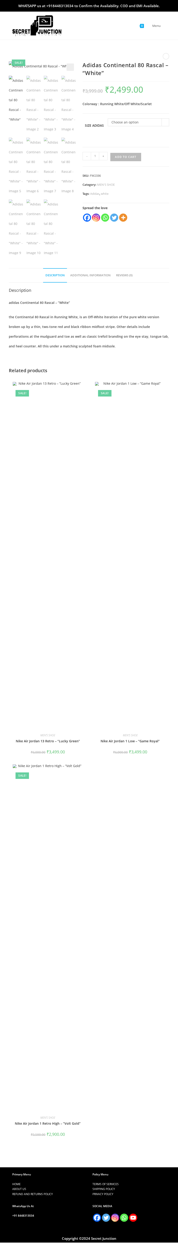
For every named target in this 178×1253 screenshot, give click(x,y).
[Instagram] (96, 218)
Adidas (94, 194)
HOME (16, 1184)
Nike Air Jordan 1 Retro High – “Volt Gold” (48, 1123)
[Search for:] (164, 25)
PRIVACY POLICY (102, 1194)
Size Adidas (94, 125)
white (104, 194)
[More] (123, 218)
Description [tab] (55, 275)
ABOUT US (19, 1189)
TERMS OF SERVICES (105, 1184)
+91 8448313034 (23, 1216)
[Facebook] (87, 218)
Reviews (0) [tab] (124, 275)
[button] (70, 67)
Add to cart (125, 157)
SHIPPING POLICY (103, 1189)
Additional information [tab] (90, 275)
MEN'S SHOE (106, 185)
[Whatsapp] (105, 218)
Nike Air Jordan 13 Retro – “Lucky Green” (48, 741)
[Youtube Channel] (133, 1218)
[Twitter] (114, 218)
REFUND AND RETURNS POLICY (32, 1194)
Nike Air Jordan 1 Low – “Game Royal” (130, 741)
